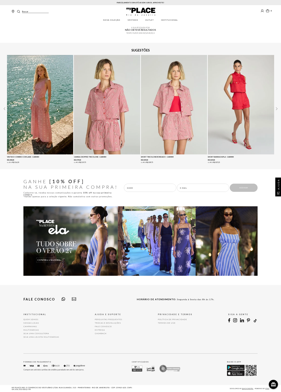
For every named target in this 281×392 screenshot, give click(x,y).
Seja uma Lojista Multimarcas (41, 337)
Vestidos (133, 20)
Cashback (101, 333)
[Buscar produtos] (19, 11)
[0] (267, 10)
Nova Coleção (111, 20)
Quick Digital (247, 388)
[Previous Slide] (4, 109)
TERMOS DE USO (166, 323)
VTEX (267, 388)
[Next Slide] (276, 109)
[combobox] (33, 11)
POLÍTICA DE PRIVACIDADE (172, 319)
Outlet (149, 20)
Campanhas (30, 326)
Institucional (169, 20)
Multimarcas (31, 330)
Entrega (100, 330)
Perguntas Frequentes (108, 319)
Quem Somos (30, 319)
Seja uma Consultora (36, 333)
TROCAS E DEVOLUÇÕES (108, 323)
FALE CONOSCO (103, 326)
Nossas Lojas (31, 323)
